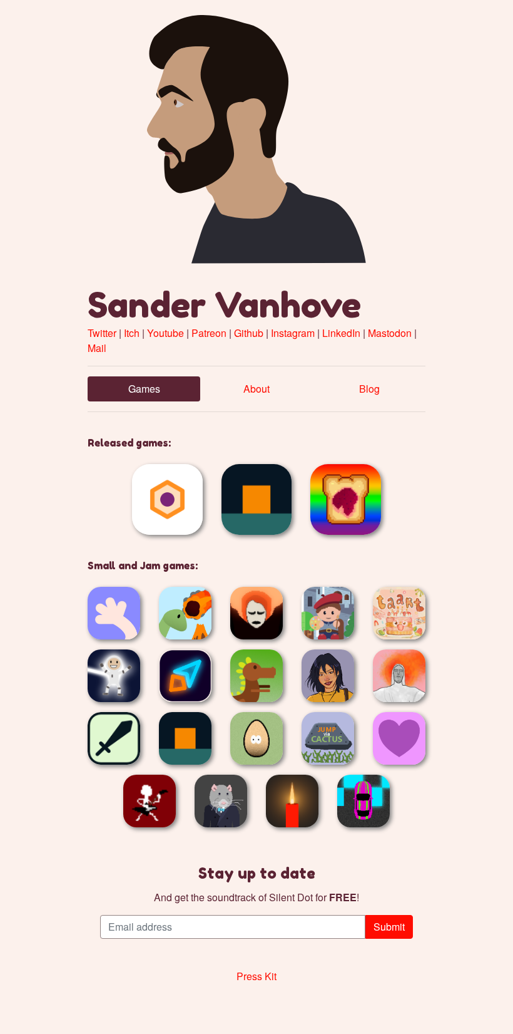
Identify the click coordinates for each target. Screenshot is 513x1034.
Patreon (208, 333)
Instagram (293, 333)
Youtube (165, 333)
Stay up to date (256, 873)
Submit (389, 926)
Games (144, 388)
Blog (369, 388)
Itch (132, 333)
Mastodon (390, 333)
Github (248, 333)
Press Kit (256, 976)
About (256, 388)
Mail (97, 348)
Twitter (102, 333)
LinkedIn (341, 333)
